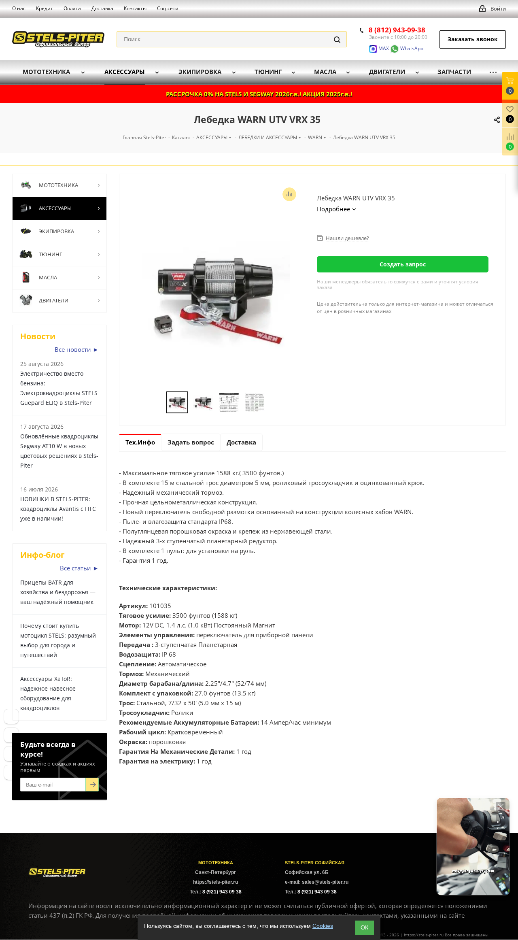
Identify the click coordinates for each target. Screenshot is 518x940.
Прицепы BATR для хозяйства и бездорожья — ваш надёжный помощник (58, 592)
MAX (383, 48)
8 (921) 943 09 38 (222, 892)
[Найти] (337, 39)
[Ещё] (493, 72)
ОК (364, 927)
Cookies (322, 926)
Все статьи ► (79, 568)
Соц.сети (167, 8)
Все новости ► (77, 349)
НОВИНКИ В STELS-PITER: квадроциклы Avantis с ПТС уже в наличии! (58, 508)
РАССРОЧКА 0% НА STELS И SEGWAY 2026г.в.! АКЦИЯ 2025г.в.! (259, 94)
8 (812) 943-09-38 (397, 29)
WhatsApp (411, 48)
